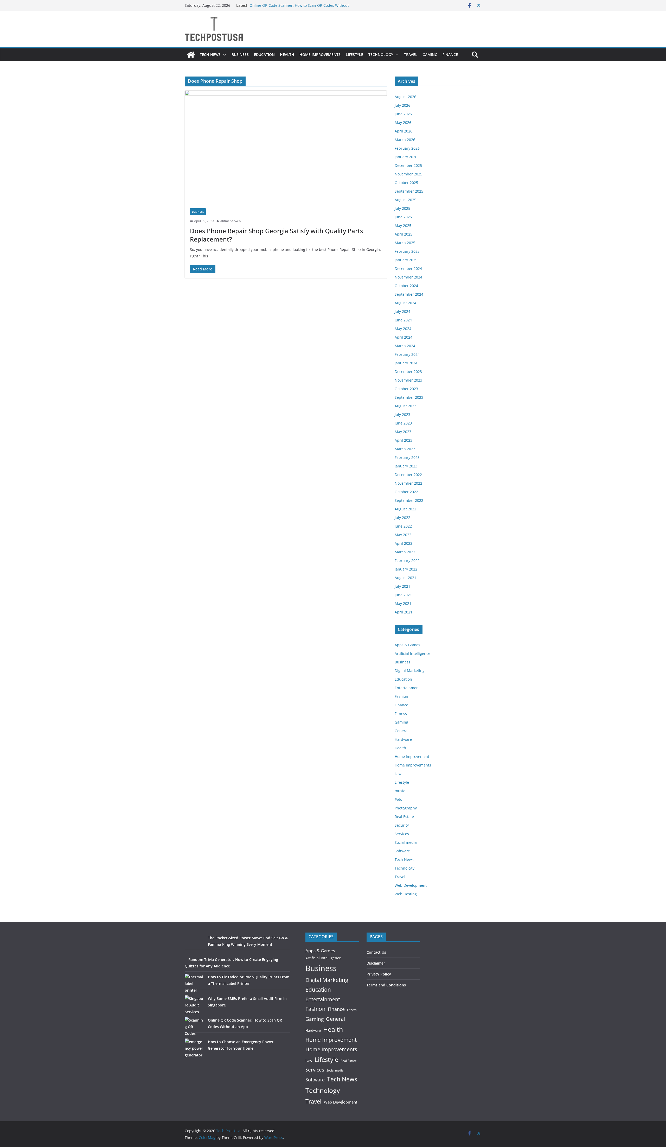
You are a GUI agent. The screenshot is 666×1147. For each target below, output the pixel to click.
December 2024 (408, 268)
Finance (450, 54)
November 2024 (408, 277)
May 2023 (403, 431)
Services (402, 833)
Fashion (401, 696)
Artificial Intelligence (412, 653)
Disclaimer (376, 963)
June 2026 (403, 113)
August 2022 (405, 508)
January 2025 (406, 259)
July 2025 (402, 208)
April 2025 (403, 234)
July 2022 (402, 517)
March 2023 (405, 448)
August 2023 (405, 405)
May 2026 (403, 122)
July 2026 (402, 105)
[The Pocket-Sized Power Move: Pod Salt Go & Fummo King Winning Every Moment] (194, 944)
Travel (410, 54)
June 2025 (403, 216)
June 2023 (403, 423)
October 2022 (406, 491)
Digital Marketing (410, 670)
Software (402, 850)
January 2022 (406, 569)
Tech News (210, 54)
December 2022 (408, 474)
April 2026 (403, 131)
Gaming (429, 54)
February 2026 (407, 148)
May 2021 (403, 603)
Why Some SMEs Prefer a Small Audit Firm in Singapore (297, 5)
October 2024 (406, 285)
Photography (406, 808)
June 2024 (403, 320)
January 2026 (406, 156)
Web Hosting (406, 893)
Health (287, 54)
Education (264, 54)
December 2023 (408, 371)
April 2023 (403, 440)
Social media (406, 842)
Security (402, 825)
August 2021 (405, 577)
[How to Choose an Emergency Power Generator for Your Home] (194, 1048)
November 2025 (408, 174)
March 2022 (405, 551)
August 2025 (405, 199)
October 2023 (406, 388)
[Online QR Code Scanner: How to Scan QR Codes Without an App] (194, 1026)
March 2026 (405, 139)
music (400, 790)
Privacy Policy (379, 974)
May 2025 (403, 225)
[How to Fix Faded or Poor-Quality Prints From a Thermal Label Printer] (194, 983)
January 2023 (406, 466)
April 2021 (403, 612)
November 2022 (408, 483)
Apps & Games (407, 644)
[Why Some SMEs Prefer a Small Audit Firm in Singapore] (194, 1005)
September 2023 (409, 397)
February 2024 (407, 354)
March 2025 (405, 242)
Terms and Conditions (386, 985)
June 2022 (403, 526)
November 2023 (408, 380)
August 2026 (405, 96)
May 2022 (403, 534)
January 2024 (406, 362)
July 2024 (402, 311)
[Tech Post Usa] (191, 54)
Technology (380, 54)
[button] (223, 54)
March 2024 (405, 345)
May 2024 (403, 328)
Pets (398, 799)
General (401, 730)
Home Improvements (320, 54)
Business (240, 54)
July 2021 (402, 586)
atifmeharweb (230, 221)
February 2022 (407, 560)
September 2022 (409, 500)
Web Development (411, 885)
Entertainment (407, 687)
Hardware (403, 739)
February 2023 (407, 457)
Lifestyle (354, 54)
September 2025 (409, 191)
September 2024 (409, 294)
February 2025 (407, 251)
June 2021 (403, 594)
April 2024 (403, 337)
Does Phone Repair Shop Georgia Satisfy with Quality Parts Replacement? (276, 234)
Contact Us (376, 952)
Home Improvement (412, 756)
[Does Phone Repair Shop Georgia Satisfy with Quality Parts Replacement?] (286, 147)
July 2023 (402, 414)
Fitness (401, 713)
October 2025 (406, 182)
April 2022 (403, 543)
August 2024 (405, 302)
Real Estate (404, 816)
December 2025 (408, 165)
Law (398, 773)
